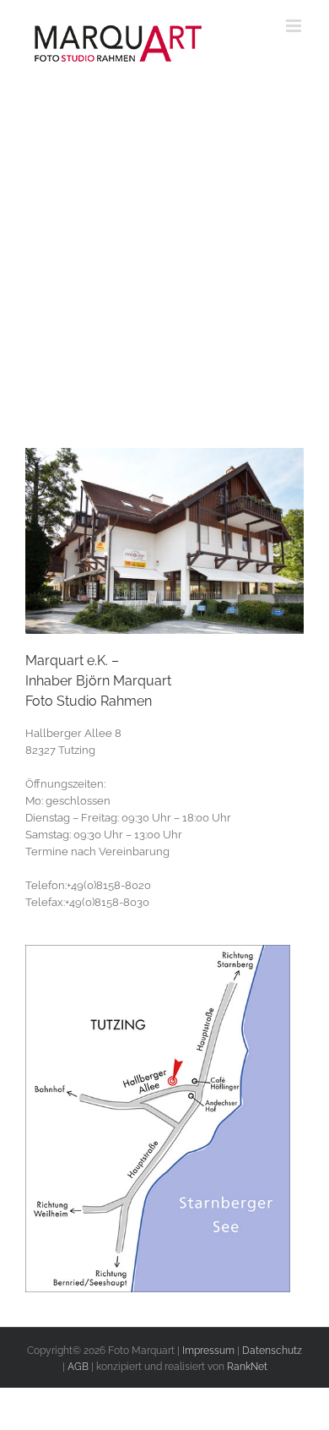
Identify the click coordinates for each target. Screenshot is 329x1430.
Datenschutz (272, 1350)
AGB (78, 1367)
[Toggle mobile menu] (295, 26)
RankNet (247, 1367)
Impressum (208, 1350)
